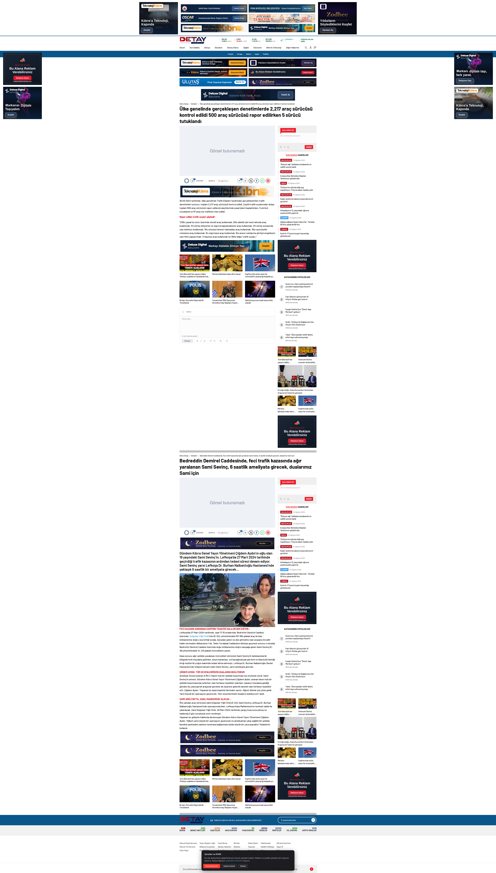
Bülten (248, 54)
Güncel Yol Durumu (187, 847)
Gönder (187, 341)
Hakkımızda (265, 843)
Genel (182, 47)
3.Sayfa (230, 54)
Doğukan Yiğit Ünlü (199, 636)
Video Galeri (253, 843)
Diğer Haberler (292, 47)
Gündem (218, 47)
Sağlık (246, 47)
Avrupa (239, 54)
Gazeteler (215, 829)
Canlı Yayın (184, 850)
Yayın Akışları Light (207, 843)
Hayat (257, 54)
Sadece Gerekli (229, 866)
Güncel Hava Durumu (188, 843)
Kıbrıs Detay (184, 104)
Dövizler (237, 847)
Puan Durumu (248, 829)
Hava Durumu (231, 829)
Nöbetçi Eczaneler (207, 847)
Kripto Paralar (309, 829)
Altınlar (237, 843)
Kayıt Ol (280, 847)
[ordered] (211, 340)
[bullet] (214, 340)
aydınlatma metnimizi (234, 861)
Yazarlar (251, 847)
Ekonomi (258, 47)
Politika (266, 54)
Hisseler (263, 829)
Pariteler (276, 829)
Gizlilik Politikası (267, 847)
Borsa (182, 829)
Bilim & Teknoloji (273, 47)
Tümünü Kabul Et (211, 866)
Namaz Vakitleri (197, 829)
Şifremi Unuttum (284, 843)
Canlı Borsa (222, 843)
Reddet (243, 866)
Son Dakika (194, 47)
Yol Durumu (291, 829)
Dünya (207, 47)
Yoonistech (5, 840)
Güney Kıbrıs (233, 47)
